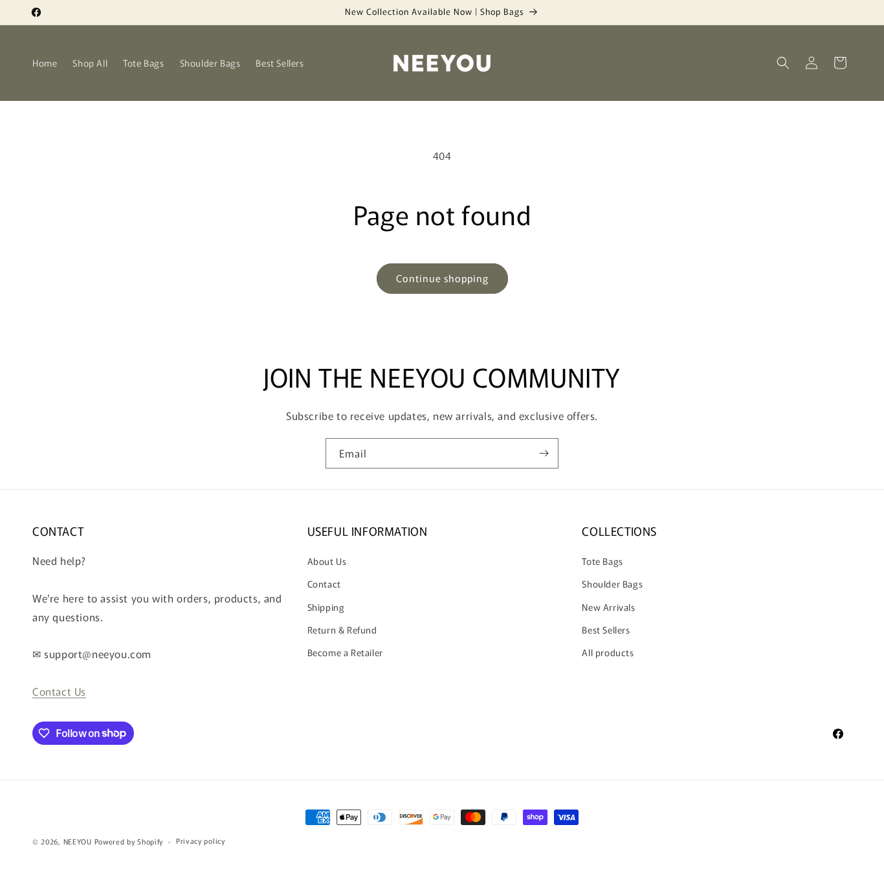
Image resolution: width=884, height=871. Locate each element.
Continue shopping (442, 278)
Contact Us (59, 691)
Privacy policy (200, 840)
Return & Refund (342, 629)
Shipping (326, 607)
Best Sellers (606, 629)
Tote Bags (602, 561)
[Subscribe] (543, 453)
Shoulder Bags (612, 583)
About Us (327, 561)
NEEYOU (77, 841)
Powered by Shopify (129, 841)
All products (608, 652)
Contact (324, 583)
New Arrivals (608, 607)
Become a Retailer (345, 652)
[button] (783, 63)
